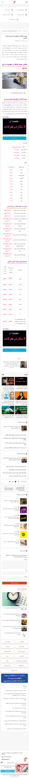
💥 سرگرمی (17, 523)
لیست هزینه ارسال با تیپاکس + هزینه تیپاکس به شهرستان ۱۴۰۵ (15, 699)
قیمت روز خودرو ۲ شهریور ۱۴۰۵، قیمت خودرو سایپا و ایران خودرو (12, 459)
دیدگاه (25, 559)
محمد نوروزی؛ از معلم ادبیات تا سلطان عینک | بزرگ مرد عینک (12, 427)
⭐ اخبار (20, 31)
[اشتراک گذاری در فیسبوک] (18, 481)
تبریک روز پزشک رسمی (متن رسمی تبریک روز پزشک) (16, 690)
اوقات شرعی (7, 641)
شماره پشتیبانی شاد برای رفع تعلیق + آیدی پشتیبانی (12, 633)
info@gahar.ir (6, 759)
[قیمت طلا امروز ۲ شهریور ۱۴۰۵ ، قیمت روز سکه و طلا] (24, 622)
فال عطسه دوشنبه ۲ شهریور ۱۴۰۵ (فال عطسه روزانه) (11, 525)
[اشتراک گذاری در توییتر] (12, 481)
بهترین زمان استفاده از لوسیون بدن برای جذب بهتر (11, 542)
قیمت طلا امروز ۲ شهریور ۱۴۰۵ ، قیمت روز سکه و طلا (11, 621)
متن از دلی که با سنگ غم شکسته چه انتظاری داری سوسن (15, 448)
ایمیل (25, 576)
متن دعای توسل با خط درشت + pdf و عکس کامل (16, 466)
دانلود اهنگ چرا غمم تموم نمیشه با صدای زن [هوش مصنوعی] (16, 704)
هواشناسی (22, 641)
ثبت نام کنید (14, 138)
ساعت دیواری (14, 670)
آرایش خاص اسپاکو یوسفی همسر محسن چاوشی (16, 728)
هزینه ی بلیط (8, 105)
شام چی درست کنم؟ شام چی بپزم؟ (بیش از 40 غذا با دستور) (15, 716)
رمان (7, 656)
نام (26, 570)
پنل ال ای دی (21, 646)
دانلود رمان (21, 656)
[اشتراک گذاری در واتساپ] (15, 481)
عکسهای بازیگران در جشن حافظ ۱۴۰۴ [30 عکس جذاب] (15, 721)
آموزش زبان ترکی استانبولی (21, 661)
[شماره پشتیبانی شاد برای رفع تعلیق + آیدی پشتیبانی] (24, 635)
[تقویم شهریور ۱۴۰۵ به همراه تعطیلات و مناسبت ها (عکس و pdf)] (14, 599)
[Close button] (28, 762)
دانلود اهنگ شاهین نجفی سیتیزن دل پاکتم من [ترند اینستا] (14, 473)
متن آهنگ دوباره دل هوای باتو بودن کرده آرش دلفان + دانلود (15, 443)
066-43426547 (7, 757)
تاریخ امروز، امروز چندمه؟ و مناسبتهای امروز (17, 469)
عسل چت (7, 646)
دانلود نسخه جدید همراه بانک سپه (19, 708)
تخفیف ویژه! (7, 771)
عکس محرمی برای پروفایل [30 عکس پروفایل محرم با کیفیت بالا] (15, 712)
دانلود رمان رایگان (21, 651)
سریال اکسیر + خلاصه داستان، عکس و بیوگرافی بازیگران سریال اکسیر (11, 517)
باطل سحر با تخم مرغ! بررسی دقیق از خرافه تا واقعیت (15, 435)
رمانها (7, 661)
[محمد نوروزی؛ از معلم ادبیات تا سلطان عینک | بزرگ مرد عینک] (24, 428)
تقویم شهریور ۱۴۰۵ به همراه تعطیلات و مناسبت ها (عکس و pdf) (14, 439)
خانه (24, 31)
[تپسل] (3, 117)
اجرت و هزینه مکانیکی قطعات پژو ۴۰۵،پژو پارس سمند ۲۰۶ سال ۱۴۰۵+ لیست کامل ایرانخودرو (15, 694)
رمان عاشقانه (21, 665)
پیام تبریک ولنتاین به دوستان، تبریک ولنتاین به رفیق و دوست (15, 724)
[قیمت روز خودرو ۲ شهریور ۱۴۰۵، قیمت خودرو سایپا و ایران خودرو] (24, 460)
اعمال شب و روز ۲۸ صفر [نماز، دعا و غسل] (17, 476)
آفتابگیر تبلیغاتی (7, 651)
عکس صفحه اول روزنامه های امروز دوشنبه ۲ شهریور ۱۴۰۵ (12, 614)
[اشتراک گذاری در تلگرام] (9, 481)
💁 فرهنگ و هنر (16, 507)
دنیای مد (17, 498)
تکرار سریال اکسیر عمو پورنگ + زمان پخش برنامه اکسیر (11, 509)
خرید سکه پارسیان (7, 665)
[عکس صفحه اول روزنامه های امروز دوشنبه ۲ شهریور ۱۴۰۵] (24, 616)
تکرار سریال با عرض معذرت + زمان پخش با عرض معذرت (11, 534)
